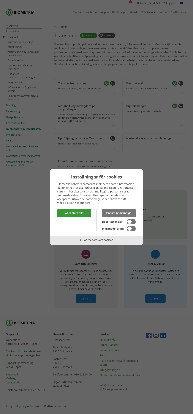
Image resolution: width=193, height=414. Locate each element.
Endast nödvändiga (118, 213)
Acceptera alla (74, 213)
